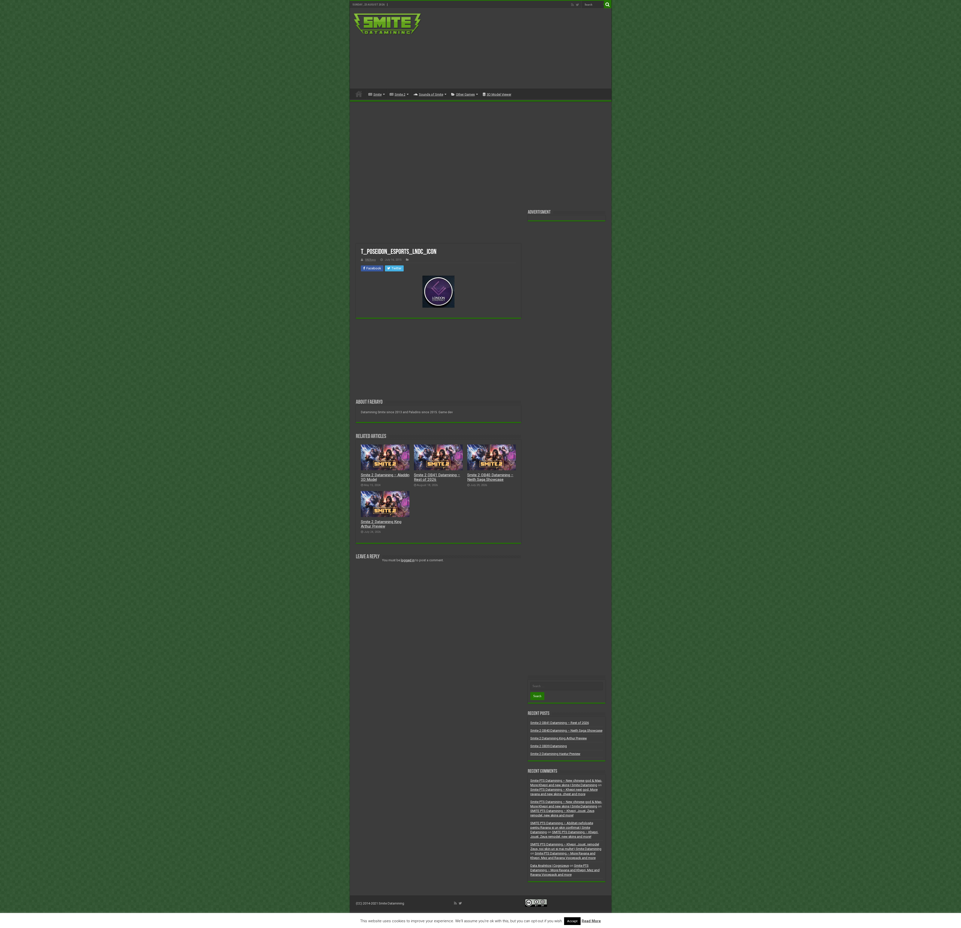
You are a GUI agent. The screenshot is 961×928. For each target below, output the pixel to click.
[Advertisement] (516, 49)
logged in (408, 560)
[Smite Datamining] (388, 25)
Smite (377, 94)
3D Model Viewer (499, 94)
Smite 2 (400, 94)
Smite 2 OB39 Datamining (548, 746)
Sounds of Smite (431, 94)
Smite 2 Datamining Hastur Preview (555, 754)
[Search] (607, 4)
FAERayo (370, 259)
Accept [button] (572, 921)
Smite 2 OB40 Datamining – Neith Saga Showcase (490, 477)
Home (358, 94)
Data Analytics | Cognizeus (549, 865)
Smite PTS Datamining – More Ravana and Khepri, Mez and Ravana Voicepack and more (565, 870)
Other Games (465, 94)
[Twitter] (577, 5)
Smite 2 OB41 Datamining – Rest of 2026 (559, 723)
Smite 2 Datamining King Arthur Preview (381, 524)
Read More (591, 921)
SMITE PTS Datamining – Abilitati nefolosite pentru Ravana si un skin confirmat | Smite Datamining (561, 827)
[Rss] (572, 5)
